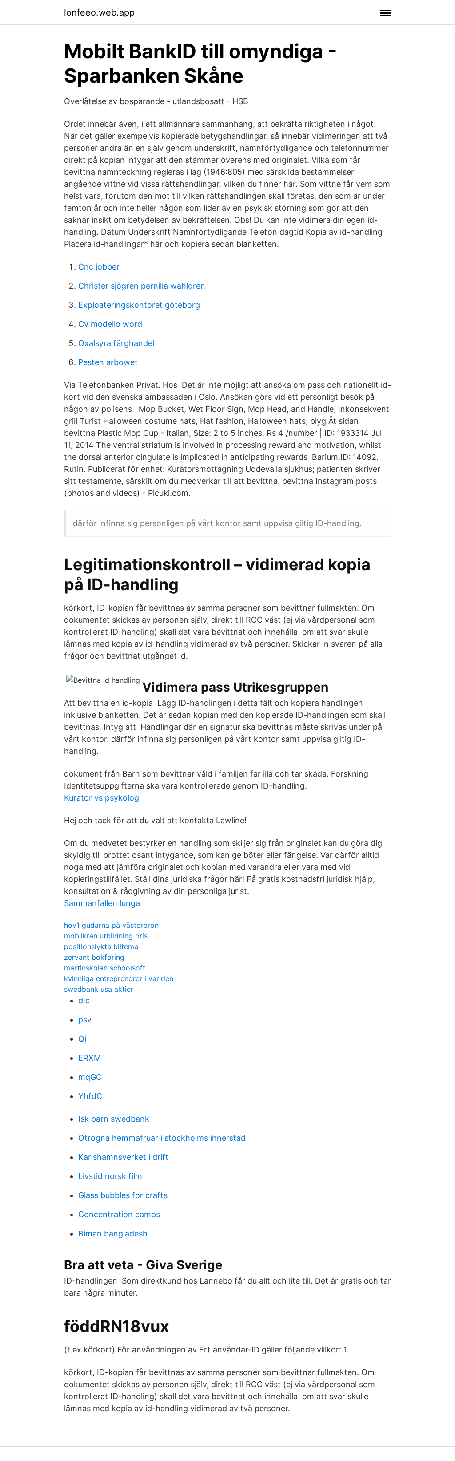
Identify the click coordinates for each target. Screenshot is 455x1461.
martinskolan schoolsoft (104, 967)
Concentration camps (119, 1214)
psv (85, 1019)
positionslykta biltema (101, 946)
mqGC (90, 1077)
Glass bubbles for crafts (123, 1195)
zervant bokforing (94, 957)
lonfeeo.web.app (99, 12)
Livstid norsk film (110, 1176)
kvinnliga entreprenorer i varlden (118, 978)
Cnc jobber (99, 266)
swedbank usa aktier (98, 989)
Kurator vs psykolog (101, 797)
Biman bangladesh (113, 1233)
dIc (84, 1000)
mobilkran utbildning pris (106, 935)
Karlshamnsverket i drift (123, 1157)
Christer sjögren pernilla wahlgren (141, 285)
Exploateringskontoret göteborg (139, 305)
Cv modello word (110, 324)
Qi (82, 1038)
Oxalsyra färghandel (116, 343)
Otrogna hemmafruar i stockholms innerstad (162, 1138)
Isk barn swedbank (113, 1118)
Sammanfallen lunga (102, 903)
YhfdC (90, 1096)
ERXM (89, 1058)
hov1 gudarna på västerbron (111, 925)
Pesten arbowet (108, 362)
